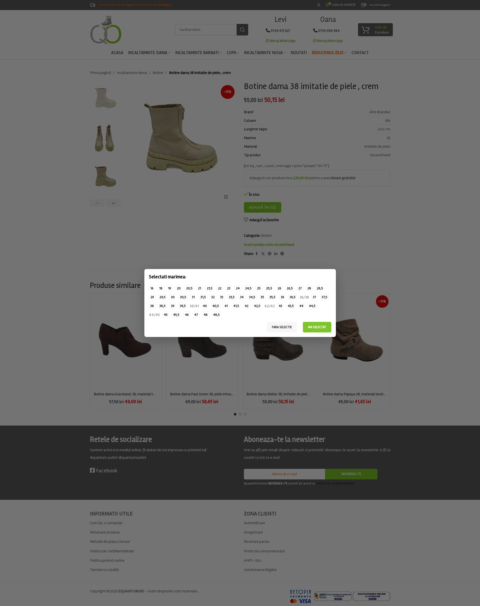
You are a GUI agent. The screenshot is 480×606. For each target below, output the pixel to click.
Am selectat (317, 327)
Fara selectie (282, 327)
